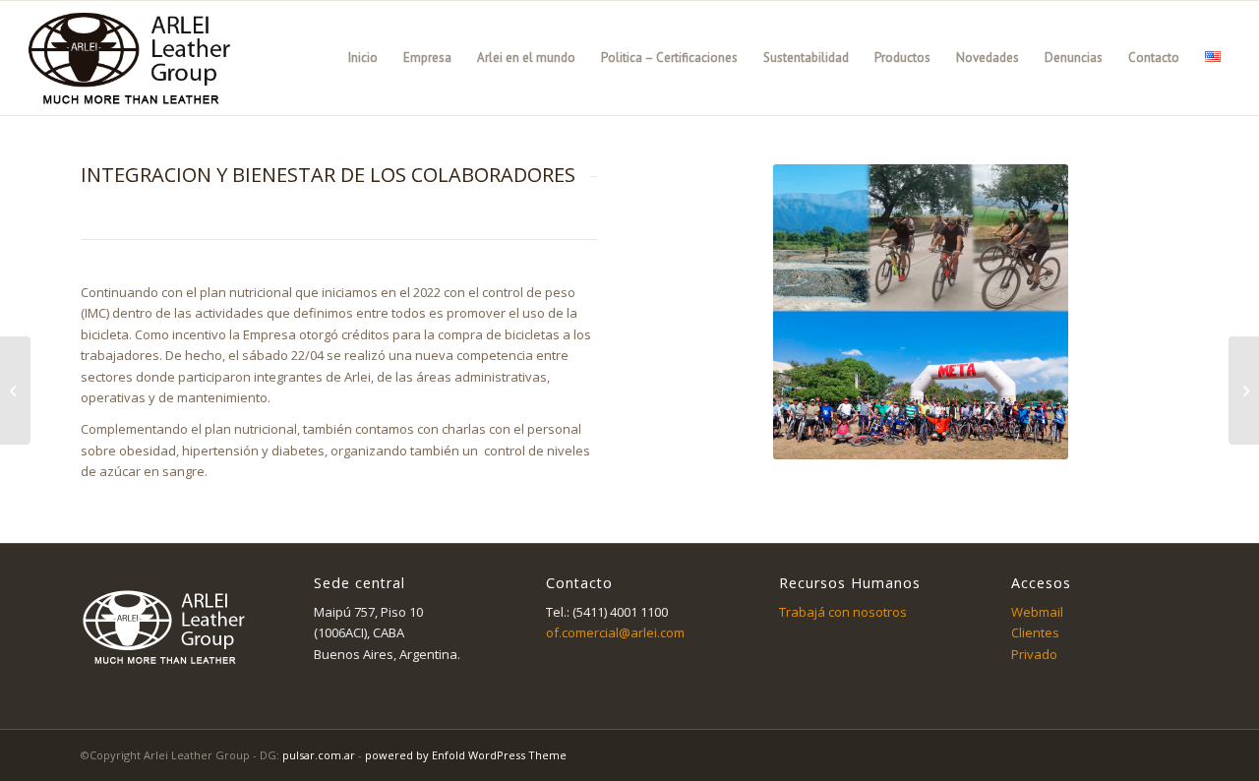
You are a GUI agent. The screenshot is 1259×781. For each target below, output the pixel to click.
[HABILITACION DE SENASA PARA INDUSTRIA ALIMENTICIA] (15, 390)
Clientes (1035, 632)
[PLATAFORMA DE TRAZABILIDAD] (1244, 390)
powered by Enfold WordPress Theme (466, 755)
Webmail (1037, 612)
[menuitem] (362, 58)
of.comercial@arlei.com (615, 632)
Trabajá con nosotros (843, 612)
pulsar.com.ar (318, 755)
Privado (1034, 654)
